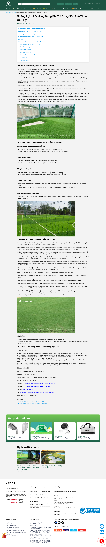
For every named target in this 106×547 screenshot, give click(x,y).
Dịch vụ (14, 12)
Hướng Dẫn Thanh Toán (11, 523)
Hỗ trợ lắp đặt (9, 534)
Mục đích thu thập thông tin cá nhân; (39, 521)
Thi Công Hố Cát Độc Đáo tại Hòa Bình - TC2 (51, 466)
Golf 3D (75, 8)
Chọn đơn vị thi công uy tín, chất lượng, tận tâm (31, 41)
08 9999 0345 (17, 499)
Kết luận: (20, 39)
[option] (18, 431)
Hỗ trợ (69, 3)
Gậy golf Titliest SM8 (14, 438)
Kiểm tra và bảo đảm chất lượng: (29, 55)
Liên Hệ (75, 3)
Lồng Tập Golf (38, 8)
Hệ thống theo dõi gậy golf (63, 438)
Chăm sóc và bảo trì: (25, 52)
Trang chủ (8, 12)
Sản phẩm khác (95, 8)
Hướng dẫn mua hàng (10, 521)
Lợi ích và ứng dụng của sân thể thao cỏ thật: (30, 36)
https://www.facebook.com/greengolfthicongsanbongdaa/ (37, 392)
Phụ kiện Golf (68, 8)
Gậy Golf (9, 8)
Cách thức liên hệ (24, 60)
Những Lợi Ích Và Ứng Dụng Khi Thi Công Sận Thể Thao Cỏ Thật (32, 12)
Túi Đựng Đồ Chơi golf (84, 438)
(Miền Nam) (20, 502)
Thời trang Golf (57, 8)
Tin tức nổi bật (88, 3)
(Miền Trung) (20, 501)
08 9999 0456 (17, 501)
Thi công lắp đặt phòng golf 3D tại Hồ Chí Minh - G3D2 (31, 401)
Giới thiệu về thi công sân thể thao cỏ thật (30, 31)
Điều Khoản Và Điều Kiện (11, 528)
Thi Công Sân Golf (27, 8)
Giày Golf (17, 8)
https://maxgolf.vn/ (27, 389)
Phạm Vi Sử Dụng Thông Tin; (36, 523)
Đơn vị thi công (24, 57)
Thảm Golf (48, 8)
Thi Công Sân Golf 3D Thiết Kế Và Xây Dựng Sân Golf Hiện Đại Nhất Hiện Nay (28, 467)
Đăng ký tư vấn (96, 3)
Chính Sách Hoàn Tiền (11, 525)
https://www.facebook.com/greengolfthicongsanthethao (38, 383)
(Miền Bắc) (20, 499)
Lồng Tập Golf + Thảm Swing (40, 438)
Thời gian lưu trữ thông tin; (36, 525)
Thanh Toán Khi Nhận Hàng (12, 535)
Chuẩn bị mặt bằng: (25, 47)
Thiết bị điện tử (85, 8)
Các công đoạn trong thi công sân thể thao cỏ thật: (32, 34)
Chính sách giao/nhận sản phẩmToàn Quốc (16, 532)
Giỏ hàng (61, 3)
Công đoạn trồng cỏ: (25, 49)
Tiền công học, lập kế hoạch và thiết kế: (31, 44)
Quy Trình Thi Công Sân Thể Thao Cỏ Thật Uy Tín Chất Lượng (32, 403)
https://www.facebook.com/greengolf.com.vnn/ (36, 386)
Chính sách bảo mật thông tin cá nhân (15, 530)
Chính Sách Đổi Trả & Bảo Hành (13, 527)
